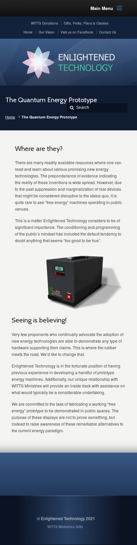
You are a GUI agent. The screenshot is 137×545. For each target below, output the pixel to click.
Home (10, 116)
